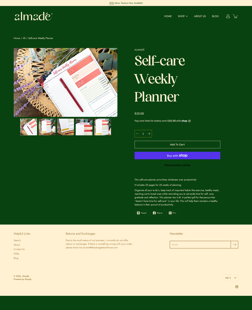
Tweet (144, 212)
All (24, 38)
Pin (174, 212)
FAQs (16, 253)
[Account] (228, 16)
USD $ (228, 278)
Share (160, 212)
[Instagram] (236, 286)
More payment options (177, 165)
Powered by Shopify (22, 279)
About (17, 244)
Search (17, 240)
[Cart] (235, 16)
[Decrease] (137, 133)
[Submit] (234, 244)
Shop (181, 16)
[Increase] (149, 133)
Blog (215, 16)
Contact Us (19, 249)
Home (168, 16)
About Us (200, 16)
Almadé (25, 276)
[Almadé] (34, 16)
